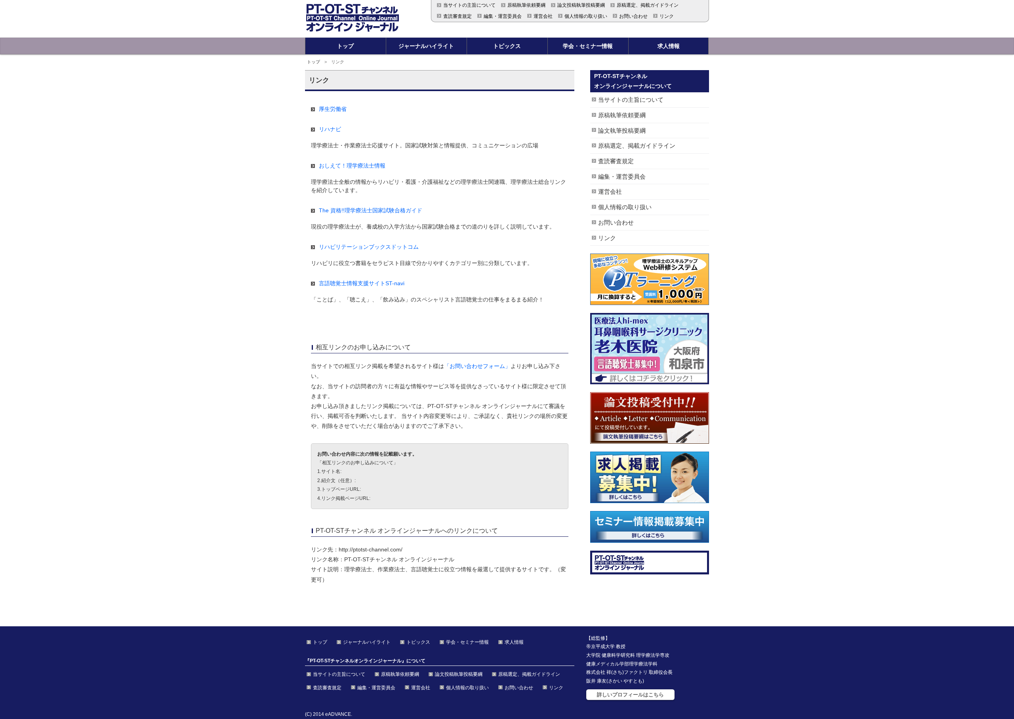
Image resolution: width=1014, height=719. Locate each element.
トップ (345, 46)
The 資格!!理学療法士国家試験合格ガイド (370, 210)
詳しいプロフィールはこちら (630, 695)
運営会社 (543, 16)
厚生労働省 (333, 109)
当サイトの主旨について (469, 5)
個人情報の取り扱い (585, 16)
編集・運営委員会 (503, 16)
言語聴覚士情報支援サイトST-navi (361, 283)
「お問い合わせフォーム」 (477, 366)
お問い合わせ (633, 16)
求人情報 (669, 46)
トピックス (507, 46)
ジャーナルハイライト (426, 46)
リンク (666, 16)
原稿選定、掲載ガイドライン (648, 5)
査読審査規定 (457, 16)
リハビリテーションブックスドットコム (369, 247)
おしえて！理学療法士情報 (352, 165)
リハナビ (330, 129)
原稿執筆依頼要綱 (526, 5)
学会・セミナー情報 (588, 46)
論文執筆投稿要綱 (622, 130)
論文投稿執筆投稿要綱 (581, 5)
